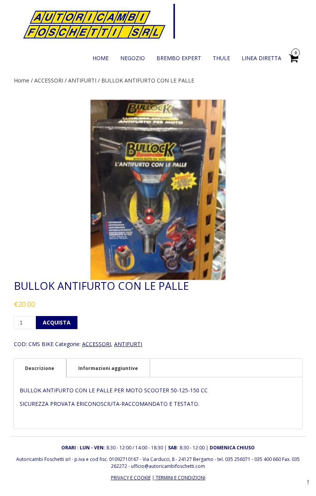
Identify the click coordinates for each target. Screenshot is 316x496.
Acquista (57, 322)
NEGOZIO (132, 58)
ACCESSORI (48, 80)
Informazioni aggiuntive (108, 368)
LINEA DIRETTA (261, 58)
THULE (221, 58)
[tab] (39, 368)
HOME (100, 58)
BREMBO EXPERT (178, 58)
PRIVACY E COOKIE (131, 477)
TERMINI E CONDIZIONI (180, 477)
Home (21, 80)
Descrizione (39, 368)
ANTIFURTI (82, 80)
